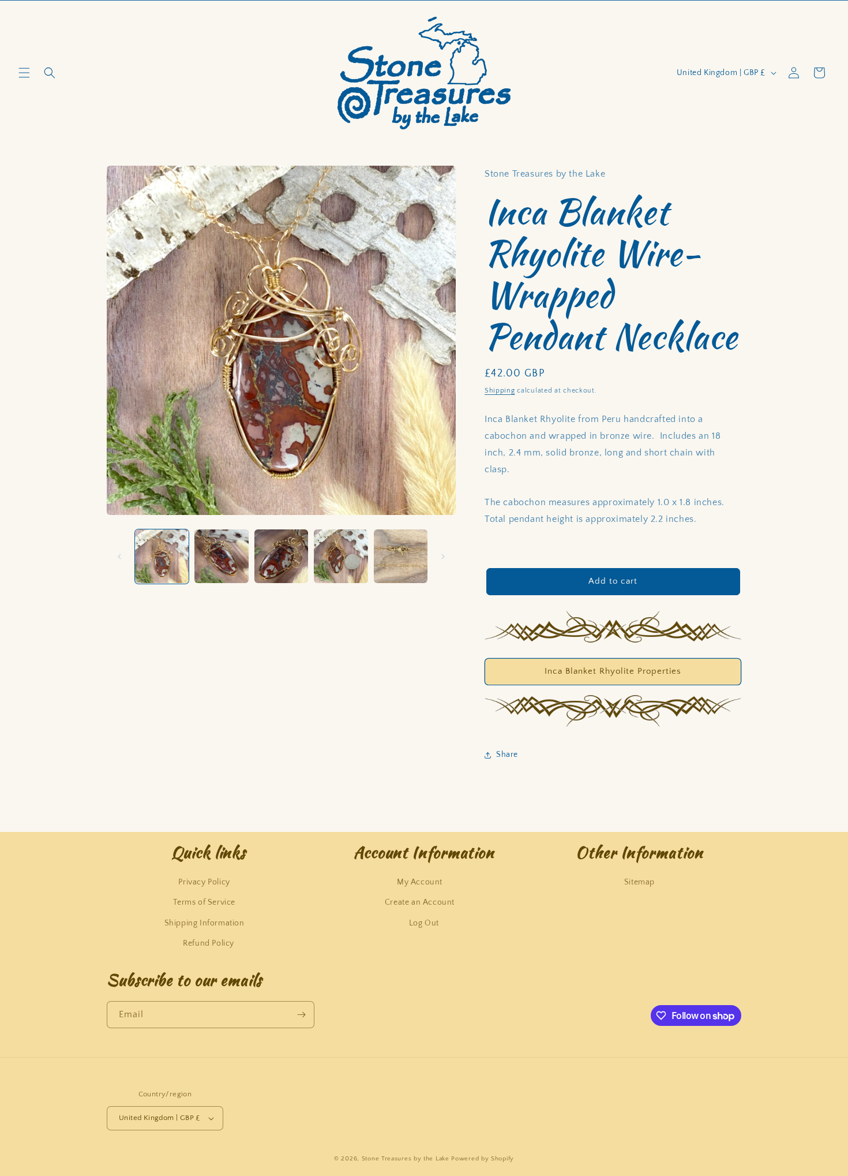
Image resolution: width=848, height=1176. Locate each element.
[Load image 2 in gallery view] (221, 556)
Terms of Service (204, 902)
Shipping (500, 390)
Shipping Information (204, 923)
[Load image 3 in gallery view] (281, 556)
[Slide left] (119, 556)
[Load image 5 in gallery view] (400, 556)
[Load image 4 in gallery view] (340, 556)
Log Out (424, 923)
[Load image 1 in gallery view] (162, 556)
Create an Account (420, 902)
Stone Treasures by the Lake (405, 1158)
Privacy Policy (204, 882)
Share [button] (507, 754)
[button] (24, 72)
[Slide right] (443, 556)
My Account (419, 882)
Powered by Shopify (482, 1158)
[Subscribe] (301, 1014)
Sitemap (639, 882)
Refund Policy (208, 943)
